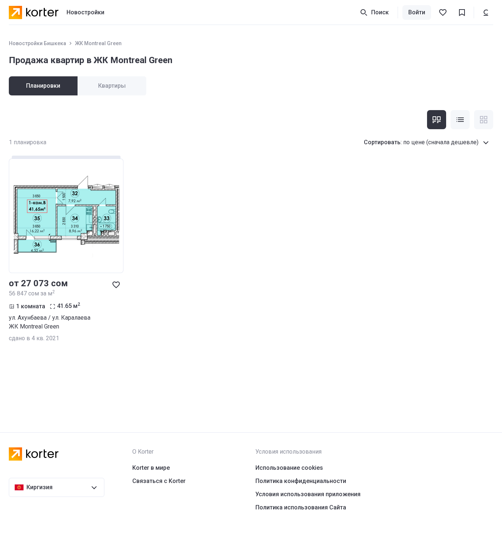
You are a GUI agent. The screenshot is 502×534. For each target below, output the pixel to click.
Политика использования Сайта (300, 507)
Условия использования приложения (308, 494)
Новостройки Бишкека (37, 43)
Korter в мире (151, 467)
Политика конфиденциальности (300, 480)
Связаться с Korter (159, 480)
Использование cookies (289, 467)
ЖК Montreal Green (98, 43)
